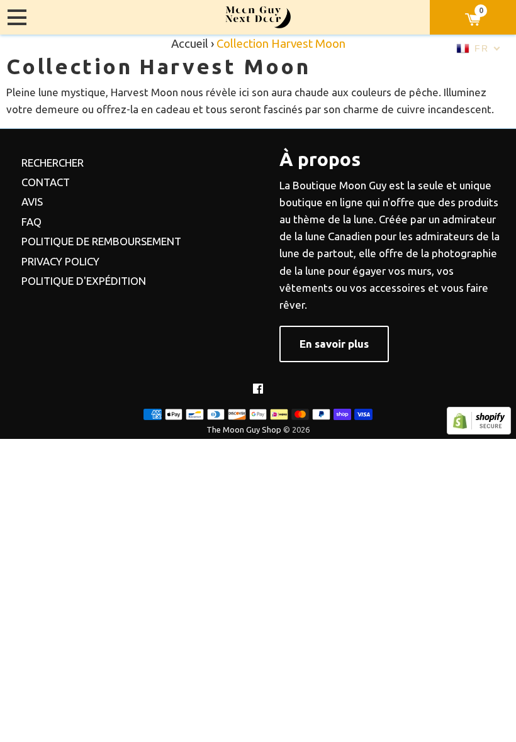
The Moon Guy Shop (243, 429)
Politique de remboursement (101, 241)
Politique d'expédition (83, 281)
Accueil (189, 43)
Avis (32, 202)
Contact (45, 182)
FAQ (31, 222)
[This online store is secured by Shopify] (479, 430)
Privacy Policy (60, 261)
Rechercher (52, 163)
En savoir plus (334, 344)
